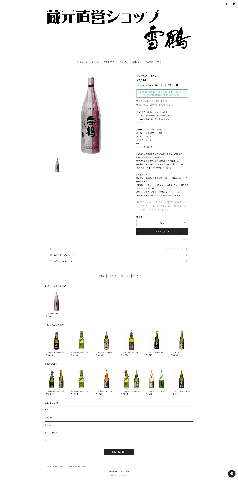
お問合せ (136, 62)
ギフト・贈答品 (51, 433)
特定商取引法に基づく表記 (76, 466)
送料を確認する (161, 101)
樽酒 (46, 440)
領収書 (139, 217)
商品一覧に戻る (119, 452)
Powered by (116, 475)
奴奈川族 (48, 418)
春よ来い (48, 425)
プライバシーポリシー (54, 466)
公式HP (95, 62)
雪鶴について (109, 62)
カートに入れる (162, 231)
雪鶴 (46, 410)
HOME (83, 62)
